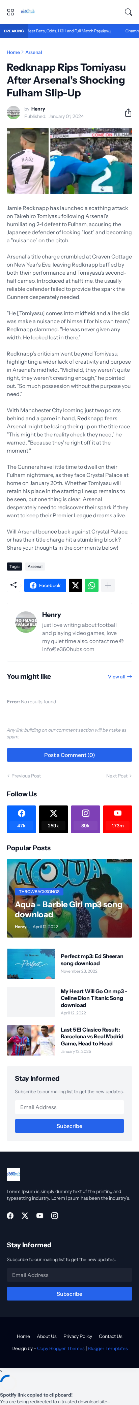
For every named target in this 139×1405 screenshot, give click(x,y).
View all (117, 677)
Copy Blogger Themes (61, 1348)
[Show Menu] (10, 12)
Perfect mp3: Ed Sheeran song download (92, 959)
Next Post (117, 776)
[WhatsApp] (92, 585)
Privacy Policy (77, 1336)
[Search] (128, 12)
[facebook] (10, 1215)
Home (13, 52)
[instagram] (54, 1215)
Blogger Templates (108, 1348)
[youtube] (39, 1215)
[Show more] (108, 585)
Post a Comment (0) (69, 755)
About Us (47, 1336)
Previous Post (26, 776)
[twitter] (25, 1215)
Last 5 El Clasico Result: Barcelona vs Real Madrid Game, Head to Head (92, 1036)
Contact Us (110, 1336)
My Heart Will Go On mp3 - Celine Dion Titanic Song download (94, 998)
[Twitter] (75, 585)
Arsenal (33, 52)
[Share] (125, 112)
